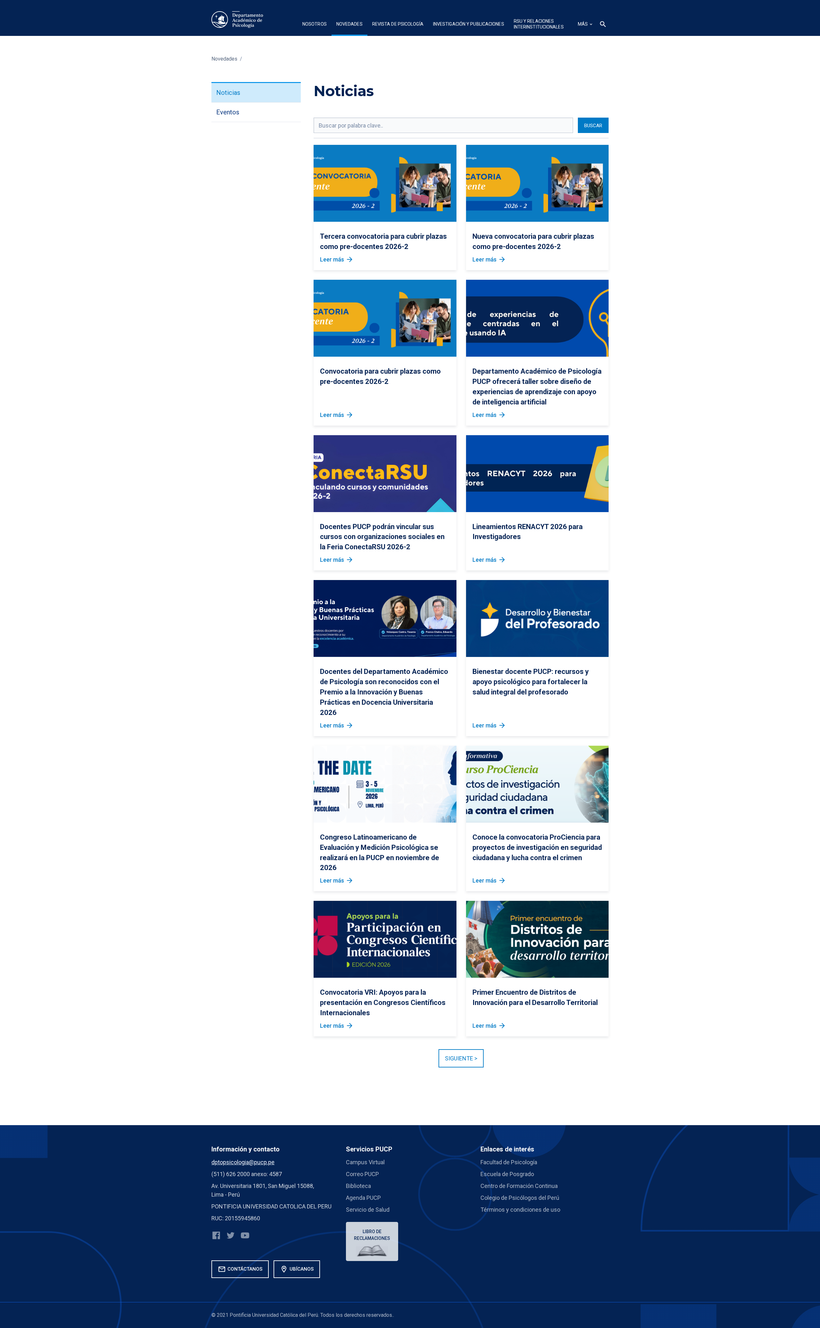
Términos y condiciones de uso (520, 1209)
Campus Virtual (365, 1162)
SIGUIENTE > (461, 1058)
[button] (315, 25)
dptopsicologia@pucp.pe (243, 1162)
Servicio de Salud (368, 1209)
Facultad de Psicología (508, 1162)
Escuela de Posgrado (507, 1174)
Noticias (228, 92)
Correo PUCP (362, 1174)
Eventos (227, 112)
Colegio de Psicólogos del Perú (519, 1197)
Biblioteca (358, 1186)
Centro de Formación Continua (519, 1186)
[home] (237, 19)
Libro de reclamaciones (372, 1235)
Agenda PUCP (363, 1197)
